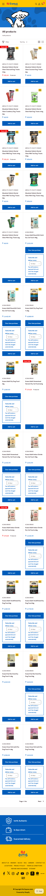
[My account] (39, 4)
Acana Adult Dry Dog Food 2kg (10, 382)
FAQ (25, 863)
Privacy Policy (19, 866)
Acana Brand (29, 232)
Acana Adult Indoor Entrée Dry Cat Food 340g (10, 528)
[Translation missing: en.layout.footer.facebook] (4, 874)
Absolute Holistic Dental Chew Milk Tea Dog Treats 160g (33, 153)
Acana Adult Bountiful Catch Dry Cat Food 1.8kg (34, 236)
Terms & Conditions (34, 866)
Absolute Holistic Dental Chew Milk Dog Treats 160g (11, 152)
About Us (5, 863)
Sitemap (32, 868)
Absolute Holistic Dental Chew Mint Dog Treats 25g (11, 236)
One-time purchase (34, 250)
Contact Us (40, 863)
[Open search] (36, 4)
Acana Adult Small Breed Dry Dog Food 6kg (34, 602)
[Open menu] (3, 4)
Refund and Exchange (19, 868)
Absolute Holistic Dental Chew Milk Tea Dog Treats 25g (10, 195)
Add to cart (11, 81)
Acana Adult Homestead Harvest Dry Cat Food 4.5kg (11, 455)
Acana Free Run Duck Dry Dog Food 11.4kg (10, 675)
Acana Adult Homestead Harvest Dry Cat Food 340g (34, 382)
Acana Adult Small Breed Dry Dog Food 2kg (11, 602)
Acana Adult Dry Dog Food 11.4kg (33, 309)
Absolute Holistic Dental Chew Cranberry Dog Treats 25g (11, 111)
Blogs (20, 863)
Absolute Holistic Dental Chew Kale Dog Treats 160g (34, 110)
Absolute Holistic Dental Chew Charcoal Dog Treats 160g (11, 69)
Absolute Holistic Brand (10, 64)
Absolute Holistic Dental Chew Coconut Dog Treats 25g (34, 69)
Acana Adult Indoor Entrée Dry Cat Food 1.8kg (33, 455)
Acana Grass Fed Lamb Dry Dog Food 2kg (33, 748)
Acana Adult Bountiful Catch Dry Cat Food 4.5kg (11, 309)
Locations (8, 866)
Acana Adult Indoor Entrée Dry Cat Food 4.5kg (33, 528)
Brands (13, 863)
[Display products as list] (43, 42)
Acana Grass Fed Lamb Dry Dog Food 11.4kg (10, 748)
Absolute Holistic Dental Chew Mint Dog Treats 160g (34, 194)
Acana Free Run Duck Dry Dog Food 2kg (33, 675)
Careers (31, 863)
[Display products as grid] (39, 42)
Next (39, 801)
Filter (7, 42)
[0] (42, 4)
